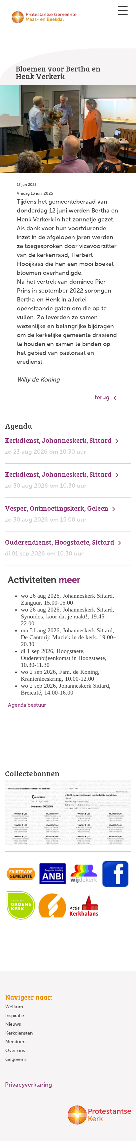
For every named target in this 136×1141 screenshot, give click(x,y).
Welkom (14, 1007)
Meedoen (15, 1042)
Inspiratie (14, 1015)
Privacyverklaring (28, 1085)
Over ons (15, 1050)
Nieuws (13, 1024)
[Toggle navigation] (123, 10)
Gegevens (15, 1059)
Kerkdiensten (19, 1033)
